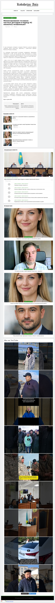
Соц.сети (22, 10)
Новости (16, 10)
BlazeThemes (31, 598)
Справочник (29, 10)
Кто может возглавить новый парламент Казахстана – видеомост (28, 271)
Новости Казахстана (28, 269)
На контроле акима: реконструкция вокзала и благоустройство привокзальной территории (31, 197)
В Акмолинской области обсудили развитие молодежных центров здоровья (28, 193)
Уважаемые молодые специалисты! (21, 185)
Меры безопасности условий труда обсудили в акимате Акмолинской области (21, 179)
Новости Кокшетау (7, 177)
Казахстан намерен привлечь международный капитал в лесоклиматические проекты (29, 303)
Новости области (14, 177)
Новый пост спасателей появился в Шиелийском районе (29, 238)
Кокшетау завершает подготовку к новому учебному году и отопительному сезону (29, 189)
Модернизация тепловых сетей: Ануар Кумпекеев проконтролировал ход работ (29, 201)
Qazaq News (36, 10)
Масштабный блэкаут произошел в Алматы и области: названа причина (28, 335)
